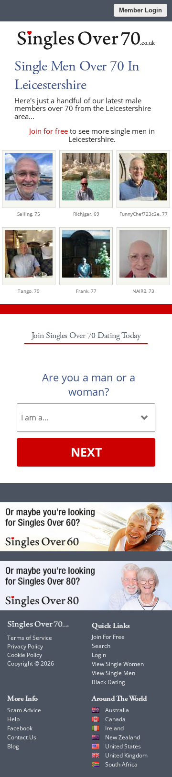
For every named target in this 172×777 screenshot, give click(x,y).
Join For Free (108, 637)
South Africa (121, 764)
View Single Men (113, 673)
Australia (117, 710)
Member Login (140, 10)
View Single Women (118, 664)
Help (13, 719)
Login (99, 655)
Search (101, 646)
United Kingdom (126, 755)
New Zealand (122, 737)
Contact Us (21, 737)
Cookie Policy (24, 655)
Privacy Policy (25, 646)
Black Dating (108, 682)
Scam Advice (24, 710)
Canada (115, 719)
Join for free (48, 131)
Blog (13, 746)
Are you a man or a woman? (88, 384)
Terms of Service (29, 638)
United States (123, 746)
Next (86, 452)
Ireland (114, 728)
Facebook (19, 728)
